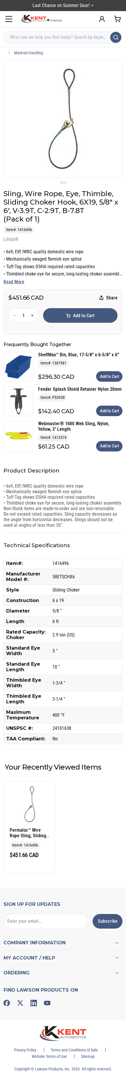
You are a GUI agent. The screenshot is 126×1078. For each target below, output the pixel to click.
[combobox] (63, 37)
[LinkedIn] (33, 1003)
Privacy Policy (25, 1050)
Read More (14, 282)
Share (112, 298)
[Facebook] (7, 1003)
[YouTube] (47, 1003)
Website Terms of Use (49, 1056)
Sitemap (88, 1056)
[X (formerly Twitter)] (20, 1003)
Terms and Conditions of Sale (74, 1050)
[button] (53, 182)
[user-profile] (101, 18)
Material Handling (28, 52)
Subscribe (108, 921)
